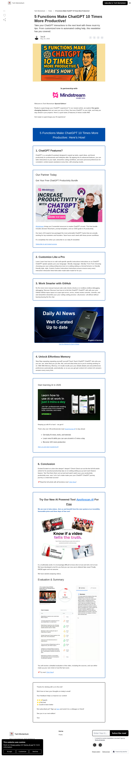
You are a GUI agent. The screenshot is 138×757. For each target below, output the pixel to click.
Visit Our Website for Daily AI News (69, 344)
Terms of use (28, 745)
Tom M (42, 36)
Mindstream (40, 226)
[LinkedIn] (100, 745)
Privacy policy (15, 745)
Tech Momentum (39, 11)
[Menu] (130, 2)
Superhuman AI (70, 429)
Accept (9, 751)
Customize (22, 751)
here (58, 709)
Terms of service (100, 740)
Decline (35, 751)
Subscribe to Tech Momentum (115, 3)
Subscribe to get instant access (46, 244)
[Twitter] (94, 745)
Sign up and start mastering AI (48, 447)
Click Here (72, 482)
